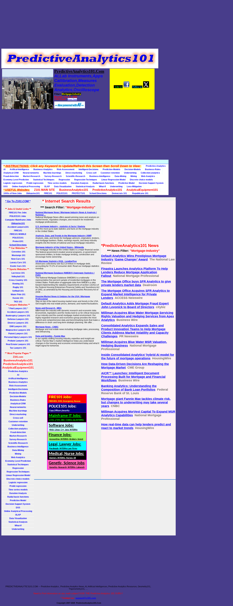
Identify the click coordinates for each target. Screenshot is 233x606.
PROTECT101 (78, 193)
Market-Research (31, 176)
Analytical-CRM (11, 173)
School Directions (98, 193)
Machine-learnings (52, 173)
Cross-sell (91, 173)
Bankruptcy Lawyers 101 (18, 315)
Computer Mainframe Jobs (18, 220)
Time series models (57, 183)
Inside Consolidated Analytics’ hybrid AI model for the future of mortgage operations (137, 356)
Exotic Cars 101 (18, 266)
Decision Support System (151, 183)
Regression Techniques (85, 179)
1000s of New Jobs (12, 193)
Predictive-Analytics (156, 166)
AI (4, 169)
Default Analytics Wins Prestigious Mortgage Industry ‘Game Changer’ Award (133, 257)
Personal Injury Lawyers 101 (18, 337)
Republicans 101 (139, 193)
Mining (133, 176)
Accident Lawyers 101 (18, 312)
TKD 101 (18, 301)
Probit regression (34, 183)
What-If (102, 186)
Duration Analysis (79, 183)
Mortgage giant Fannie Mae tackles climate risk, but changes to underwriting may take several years (136, 402)
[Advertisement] (78, 25)
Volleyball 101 (18, 276)
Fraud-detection (11, 176)
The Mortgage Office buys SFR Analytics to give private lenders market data (136, 283)
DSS (5, 186)
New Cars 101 (18, 259)
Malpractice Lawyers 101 (18, 330)
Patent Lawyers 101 (18, 333)
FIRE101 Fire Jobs (18, 212)
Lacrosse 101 (18, 273)
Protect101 (18, 241)
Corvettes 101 (18, 252)
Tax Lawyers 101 (18, 348)
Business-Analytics (43, 169)
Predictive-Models (111, 169)
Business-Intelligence (99, 176)
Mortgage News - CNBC (47, 327)
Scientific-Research (75, 176)
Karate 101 (18, 298)
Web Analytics (148, 176)
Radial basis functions (103, 183)
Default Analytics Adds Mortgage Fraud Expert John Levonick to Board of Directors (135, 305)
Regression (64, 179)
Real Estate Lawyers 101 (18, 344)
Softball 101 (18, 291)
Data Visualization (62, 186)
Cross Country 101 (18, 280)
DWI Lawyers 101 (18, 326)
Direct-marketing (73, 173)
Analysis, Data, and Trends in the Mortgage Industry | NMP (63, 236)
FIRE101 (48, 193)
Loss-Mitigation (134, 186)
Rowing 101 (18, 284)
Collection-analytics (150, 173)
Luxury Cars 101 (18, 262)
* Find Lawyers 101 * (18, 308)
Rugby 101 (18, 287)
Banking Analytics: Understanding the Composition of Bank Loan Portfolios (129, 387)
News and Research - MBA (48, 308)
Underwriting (130, 173)
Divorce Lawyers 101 (18, 323)
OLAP (47, 186)
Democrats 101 (119, 193)
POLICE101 (62, 193)
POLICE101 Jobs (18, 216)
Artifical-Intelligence (19, 169)
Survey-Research (53, 176)
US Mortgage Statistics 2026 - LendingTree (56, 261)
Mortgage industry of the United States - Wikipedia (59, 247)
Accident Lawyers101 (18, 227)
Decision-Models (133, 169)
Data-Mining (120, 176)
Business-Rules (153, 169)
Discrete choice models (141, 179)
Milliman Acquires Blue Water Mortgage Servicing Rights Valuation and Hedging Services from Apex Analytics (137, 316)
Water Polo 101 (18, 294)
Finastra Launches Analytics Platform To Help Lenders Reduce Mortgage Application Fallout (134, 272)
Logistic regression (12, 183)
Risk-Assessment (65, 169)
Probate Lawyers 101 (18, 341)
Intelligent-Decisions (88, 169)
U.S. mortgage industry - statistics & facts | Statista (60, 226)
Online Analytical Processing (26, 186)
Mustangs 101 (18, 255)
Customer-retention (110, 173)
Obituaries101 (33, 193)
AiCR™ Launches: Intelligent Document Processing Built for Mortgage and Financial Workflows (133, 376)
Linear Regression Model (113, 179)
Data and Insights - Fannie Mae (50, 336)
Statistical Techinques (43, 179)
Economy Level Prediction (16, 179)
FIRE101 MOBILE (18, 234)
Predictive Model (126, 183)
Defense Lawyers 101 (18, 319)
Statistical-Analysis (85, 186)
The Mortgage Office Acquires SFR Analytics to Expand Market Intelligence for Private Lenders (135, 294)
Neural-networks (31, 173)
